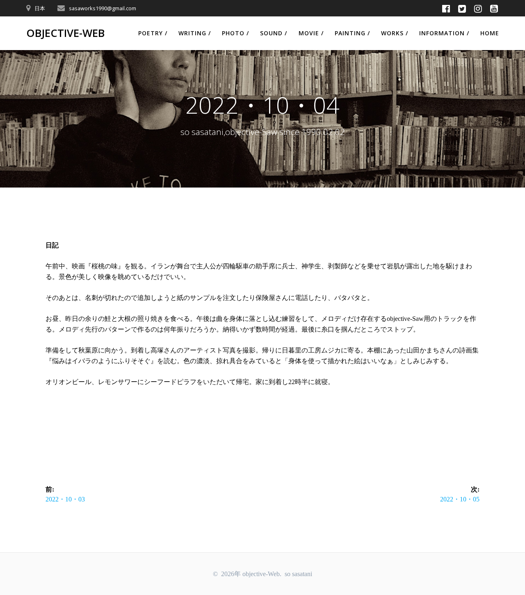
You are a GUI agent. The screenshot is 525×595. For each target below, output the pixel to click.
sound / (273, 33)
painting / (352, 33)
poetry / (152, 33)
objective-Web (65, 33)
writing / (194, 33)
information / (444, 33)
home (489, 33)
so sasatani (298, 573)
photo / (235, 33)
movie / (311, 33)
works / (394, 33)
